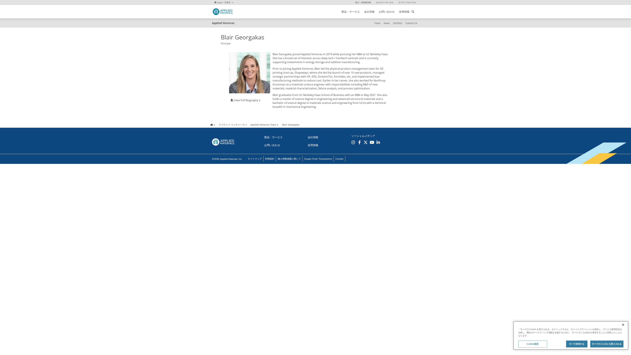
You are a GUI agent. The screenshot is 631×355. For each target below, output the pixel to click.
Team (377, 23)
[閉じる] (623, 324)
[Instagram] (353, 142)
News (387, 23)
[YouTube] (372, 142)
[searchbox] (413, 11)
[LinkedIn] (378, 142)
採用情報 (404, 11)
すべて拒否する (576, 343)
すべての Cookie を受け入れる (607, 343)
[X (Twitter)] (366, 142)
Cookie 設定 (532, 343)
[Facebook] (360, 142)
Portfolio (397, 23)
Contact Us (411, 23)
